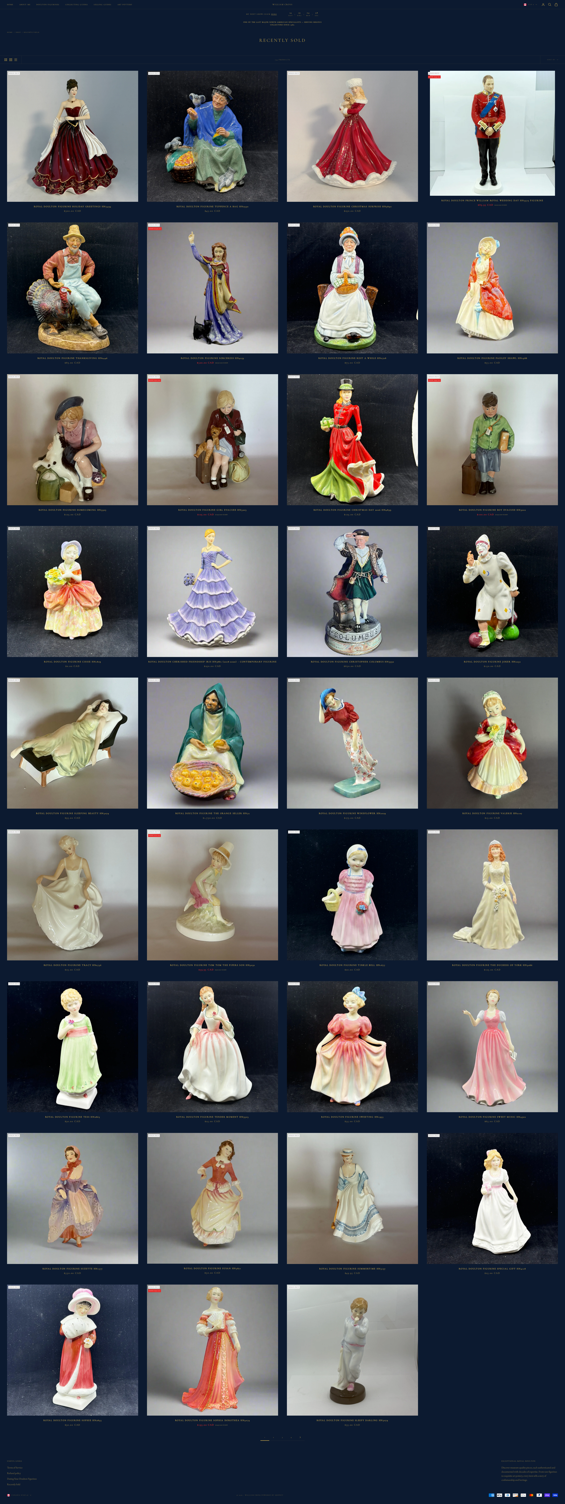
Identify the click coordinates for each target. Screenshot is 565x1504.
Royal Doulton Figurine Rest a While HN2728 (352, 358)
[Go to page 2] (300, 1437)
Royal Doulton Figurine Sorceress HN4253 (212, 358)
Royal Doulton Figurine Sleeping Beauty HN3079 (72, 813)
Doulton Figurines (47, 5)
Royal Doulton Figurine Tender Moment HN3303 (212, 1117)
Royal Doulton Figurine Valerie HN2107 (492, 813)
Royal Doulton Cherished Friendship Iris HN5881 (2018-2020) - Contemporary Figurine (212, 661)
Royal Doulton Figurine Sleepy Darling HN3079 (352, 1420)
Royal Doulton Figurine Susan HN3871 (212, 1268)
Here (274, 14)
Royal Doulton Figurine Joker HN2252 (492, 661)
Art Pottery (124, 5)
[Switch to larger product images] (5, 60)
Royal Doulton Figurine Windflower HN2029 (352, 813)
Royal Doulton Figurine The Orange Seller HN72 (212, 813)
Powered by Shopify (272, 1495)
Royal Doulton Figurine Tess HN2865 (72, 1117)
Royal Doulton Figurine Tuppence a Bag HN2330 (213, 206)
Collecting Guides (76, 5)
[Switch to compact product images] (15, 60)
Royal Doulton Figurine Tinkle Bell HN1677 (352, 965)
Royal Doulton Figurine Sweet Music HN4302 (492, 1117)
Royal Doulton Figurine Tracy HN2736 (73, 965)
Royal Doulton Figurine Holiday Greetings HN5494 (72, 206)
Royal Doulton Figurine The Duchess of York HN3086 (492, 965)
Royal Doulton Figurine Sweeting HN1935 (352, 1117)
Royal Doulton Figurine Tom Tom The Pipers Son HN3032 (212, 965)
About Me (24, 5)
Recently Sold (31, 32)
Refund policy (14, 1473)
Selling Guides (102, 5)
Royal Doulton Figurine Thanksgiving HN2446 (73, 358)
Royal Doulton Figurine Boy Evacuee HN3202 (492, 510)
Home (10, 5)
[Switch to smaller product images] (10, 60)
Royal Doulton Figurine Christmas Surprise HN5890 (352, 206)
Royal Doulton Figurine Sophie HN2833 (72, 1420)
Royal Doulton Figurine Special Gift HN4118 (492, 1268)
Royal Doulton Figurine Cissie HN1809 (72, 661)
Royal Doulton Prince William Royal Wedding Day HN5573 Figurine (492, 200)
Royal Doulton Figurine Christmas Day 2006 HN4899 (353, 510)
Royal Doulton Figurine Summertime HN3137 (352, 1268)
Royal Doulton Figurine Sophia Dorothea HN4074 (212, 1420)
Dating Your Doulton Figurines (22, 1478)
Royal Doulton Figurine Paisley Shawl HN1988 (492, 358)
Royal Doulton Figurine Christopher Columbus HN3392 (352, 661)
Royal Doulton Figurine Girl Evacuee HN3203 (212, 510)
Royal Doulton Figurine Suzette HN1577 (73, 1268)
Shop (18, 32)
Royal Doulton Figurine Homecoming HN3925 (73, 510)
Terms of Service (15, 1467)
